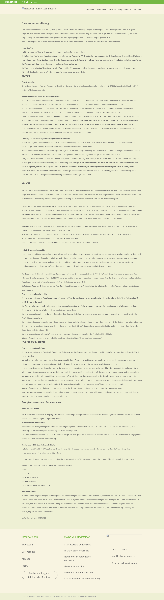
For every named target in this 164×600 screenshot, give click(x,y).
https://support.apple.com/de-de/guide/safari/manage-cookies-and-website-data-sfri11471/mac (63, 242)
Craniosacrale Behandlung (77, 544)
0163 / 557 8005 (11, 2)
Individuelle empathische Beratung (82, 578)
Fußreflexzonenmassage (76, 550)
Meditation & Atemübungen (78, 572)
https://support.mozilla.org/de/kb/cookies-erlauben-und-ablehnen (58, 238)
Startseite (90, 10)
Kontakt (137, 10)
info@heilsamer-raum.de (123, 556)
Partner (25, 565)
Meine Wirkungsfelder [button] (119, 10)
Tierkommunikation (74, 566)
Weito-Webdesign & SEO (88, 596)
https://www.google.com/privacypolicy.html (38, 392)
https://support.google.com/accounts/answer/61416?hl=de (50, 230)
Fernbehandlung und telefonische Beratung (39, 575)
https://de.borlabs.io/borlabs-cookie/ (88, 338)
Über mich (101, 10)
